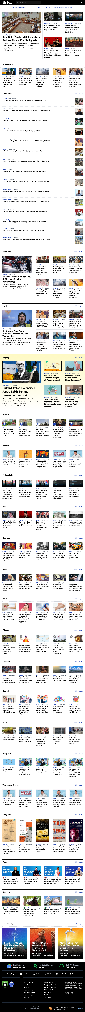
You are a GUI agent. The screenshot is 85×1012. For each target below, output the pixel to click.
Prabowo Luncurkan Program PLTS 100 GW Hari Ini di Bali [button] (8, 679)
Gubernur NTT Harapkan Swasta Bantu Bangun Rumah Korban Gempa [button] (26, 239)
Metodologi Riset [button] (29, 992)
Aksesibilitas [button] (48, 982)
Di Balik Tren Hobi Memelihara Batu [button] (8, 739)
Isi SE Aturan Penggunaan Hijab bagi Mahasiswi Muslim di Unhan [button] (24, 222)
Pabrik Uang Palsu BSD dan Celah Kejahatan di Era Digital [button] (42, 292)
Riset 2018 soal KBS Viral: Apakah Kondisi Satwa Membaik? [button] (30, 881)
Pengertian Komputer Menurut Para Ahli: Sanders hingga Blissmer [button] (75, 587)
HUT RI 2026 (36, 7)
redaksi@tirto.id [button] (69, 992)
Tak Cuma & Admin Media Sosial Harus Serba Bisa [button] (42, 709)
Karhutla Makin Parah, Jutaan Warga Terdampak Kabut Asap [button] (11, 911)
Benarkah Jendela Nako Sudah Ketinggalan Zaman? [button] (59, 740)
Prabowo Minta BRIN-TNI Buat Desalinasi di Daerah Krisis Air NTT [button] (24, 121)
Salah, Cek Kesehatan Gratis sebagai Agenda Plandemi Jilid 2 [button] (25, 493)
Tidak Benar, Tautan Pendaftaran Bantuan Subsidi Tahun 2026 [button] (58, 494)
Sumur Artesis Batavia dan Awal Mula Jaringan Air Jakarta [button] (59, 525)
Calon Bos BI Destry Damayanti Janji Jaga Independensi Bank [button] (23, 151)
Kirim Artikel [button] (48, 990)
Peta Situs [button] (47, 992)
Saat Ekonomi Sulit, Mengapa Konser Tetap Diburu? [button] (41, 849)
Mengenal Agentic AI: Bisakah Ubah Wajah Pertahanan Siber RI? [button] (59, 803)
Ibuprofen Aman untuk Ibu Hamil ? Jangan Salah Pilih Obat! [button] (8, 617)
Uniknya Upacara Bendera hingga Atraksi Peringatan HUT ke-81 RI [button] (73, 911)
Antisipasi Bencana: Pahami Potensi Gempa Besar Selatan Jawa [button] (10, 881)
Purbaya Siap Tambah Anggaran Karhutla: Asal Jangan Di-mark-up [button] (59, 345)
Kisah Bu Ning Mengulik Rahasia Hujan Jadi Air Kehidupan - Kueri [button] (52, 881)
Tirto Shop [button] (47, 997)
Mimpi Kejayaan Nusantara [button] (7, 770)
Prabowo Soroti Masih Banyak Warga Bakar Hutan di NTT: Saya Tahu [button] (25, 161)
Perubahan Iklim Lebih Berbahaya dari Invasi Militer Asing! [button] (72, 881)
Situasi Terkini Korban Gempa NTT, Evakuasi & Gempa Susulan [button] (52, 911)
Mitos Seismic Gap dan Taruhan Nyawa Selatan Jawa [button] (58, 772)
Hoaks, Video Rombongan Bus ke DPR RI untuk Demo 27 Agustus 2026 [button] (7, 494)
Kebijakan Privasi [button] (50, 985)
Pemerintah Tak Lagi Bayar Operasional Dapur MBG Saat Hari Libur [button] (75, 82)
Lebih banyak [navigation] (78, 94)
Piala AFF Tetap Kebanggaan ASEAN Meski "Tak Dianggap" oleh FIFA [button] (41, 741)
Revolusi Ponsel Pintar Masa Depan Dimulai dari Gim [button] (25, 586)
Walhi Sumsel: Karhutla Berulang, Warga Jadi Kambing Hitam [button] (23, 230)
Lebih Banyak (78, 924)
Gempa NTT (48, 7)
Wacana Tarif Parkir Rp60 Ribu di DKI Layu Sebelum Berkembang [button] (16, 279)
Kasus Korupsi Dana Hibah (63, 7)
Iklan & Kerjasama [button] (29, 995)
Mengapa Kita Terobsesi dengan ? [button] (52, 377)
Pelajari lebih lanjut (59, 1009)
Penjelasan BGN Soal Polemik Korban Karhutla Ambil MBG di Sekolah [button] (26, 191)
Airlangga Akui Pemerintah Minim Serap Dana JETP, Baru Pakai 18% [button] (42, 679)
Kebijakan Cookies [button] (50, 987)
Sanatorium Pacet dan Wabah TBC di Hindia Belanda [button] (75, 524)
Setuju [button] (80, 1008)
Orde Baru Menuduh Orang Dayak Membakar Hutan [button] (73, 53)
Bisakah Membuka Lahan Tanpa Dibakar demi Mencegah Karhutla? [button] (42, 82)
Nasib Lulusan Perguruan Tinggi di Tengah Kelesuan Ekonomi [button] (8, 709)
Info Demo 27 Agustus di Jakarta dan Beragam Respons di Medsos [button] (42, 432)
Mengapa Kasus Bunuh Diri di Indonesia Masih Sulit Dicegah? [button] (24, 849)
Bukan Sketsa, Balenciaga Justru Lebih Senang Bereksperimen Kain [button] (8, 82)
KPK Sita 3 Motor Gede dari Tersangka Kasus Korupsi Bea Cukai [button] (24, 100)
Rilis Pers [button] (26, 997)
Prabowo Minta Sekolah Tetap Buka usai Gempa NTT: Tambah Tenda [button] (25, 201)
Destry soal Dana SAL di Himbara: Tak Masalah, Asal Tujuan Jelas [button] (15, 333)
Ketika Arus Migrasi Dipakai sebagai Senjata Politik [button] (74, 740)
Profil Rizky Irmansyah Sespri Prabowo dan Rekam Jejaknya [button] (25, 432)
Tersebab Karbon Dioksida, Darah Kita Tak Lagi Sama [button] (59, 679)
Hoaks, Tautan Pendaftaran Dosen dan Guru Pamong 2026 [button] (74, 493)
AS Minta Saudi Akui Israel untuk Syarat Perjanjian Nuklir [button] (21, 131)
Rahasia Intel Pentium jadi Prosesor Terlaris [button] (58, 586)
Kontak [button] (25, 985)
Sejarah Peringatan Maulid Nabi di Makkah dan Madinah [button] (9, 525)
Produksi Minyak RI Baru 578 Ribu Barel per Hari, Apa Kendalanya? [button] (25, 171)
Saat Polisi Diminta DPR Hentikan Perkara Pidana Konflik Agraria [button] (21, 39)
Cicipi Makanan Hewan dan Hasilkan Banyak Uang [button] (58, 709)
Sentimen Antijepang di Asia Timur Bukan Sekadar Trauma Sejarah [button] (42, 525)
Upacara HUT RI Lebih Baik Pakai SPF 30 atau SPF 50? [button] (42, 617)
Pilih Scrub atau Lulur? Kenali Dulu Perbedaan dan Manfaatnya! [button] (75, 617)
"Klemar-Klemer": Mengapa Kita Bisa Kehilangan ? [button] (52, 403)
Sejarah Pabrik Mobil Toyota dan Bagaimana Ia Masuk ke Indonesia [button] (8, 557)
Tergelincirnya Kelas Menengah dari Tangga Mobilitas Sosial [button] (24, 772)
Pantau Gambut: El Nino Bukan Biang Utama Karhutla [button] (8, 463)
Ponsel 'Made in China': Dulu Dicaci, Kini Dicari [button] (42, 586)
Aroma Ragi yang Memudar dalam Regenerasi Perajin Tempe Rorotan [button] (59, 849)
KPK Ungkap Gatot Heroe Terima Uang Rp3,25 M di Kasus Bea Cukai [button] (25, 181)
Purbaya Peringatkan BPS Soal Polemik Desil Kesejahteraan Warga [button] (75, 346)
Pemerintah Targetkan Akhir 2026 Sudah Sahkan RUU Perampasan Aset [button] (27, 110)
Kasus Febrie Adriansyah (21, 7)
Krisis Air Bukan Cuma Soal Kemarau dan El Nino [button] (24, 464)
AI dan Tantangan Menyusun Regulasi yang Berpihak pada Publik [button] (59, 82)
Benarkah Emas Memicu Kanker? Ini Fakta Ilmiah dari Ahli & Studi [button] (58, 617)
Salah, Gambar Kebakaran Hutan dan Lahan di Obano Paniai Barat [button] (72, 28)
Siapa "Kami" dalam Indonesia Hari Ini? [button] (41, 771)
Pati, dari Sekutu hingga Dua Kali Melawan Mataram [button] (25, 524)
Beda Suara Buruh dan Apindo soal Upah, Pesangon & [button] (75, 432)
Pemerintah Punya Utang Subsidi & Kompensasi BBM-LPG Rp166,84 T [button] (26, 141)
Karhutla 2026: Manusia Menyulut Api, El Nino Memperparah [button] (42, 464)
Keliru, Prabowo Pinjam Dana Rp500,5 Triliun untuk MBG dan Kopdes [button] (41, 494)
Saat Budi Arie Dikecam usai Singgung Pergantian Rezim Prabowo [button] (42, 270)
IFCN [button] (46, 995)
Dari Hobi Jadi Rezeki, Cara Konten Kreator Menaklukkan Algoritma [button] (24, 710)
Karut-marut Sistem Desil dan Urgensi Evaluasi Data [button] (52, 27)
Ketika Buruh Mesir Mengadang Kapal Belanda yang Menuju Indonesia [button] (52, 54)
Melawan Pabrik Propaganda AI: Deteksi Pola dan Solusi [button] (74, 849)
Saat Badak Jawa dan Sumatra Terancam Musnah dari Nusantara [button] (25, 679)
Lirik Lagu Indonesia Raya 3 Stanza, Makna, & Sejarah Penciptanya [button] (58, 649)
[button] (7, 2)
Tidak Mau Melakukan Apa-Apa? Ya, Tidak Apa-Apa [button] (72, 403)
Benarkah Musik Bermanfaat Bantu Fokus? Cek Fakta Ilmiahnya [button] (25, 648)
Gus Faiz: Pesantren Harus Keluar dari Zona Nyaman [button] (75, 464)
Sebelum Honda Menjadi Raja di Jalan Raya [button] (24, 555)
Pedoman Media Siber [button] (30, 990)
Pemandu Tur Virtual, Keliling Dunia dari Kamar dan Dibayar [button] (75, 709)
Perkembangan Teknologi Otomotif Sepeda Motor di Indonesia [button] (42, 556)
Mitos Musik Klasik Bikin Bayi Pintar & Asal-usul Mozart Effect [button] (75, 648)
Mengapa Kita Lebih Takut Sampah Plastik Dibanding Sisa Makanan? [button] (74, 773)
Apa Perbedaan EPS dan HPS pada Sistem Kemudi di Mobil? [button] (59, 556)
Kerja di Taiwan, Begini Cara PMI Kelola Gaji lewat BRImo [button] (8, 432)
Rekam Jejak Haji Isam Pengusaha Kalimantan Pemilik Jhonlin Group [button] (58, 433)
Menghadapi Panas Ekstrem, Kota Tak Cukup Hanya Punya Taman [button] (59, 464)
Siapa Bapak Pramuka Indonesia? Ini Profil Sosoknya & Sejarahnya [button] (8, 849)
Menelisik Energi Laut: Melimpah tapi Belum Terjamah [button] (75, 679)
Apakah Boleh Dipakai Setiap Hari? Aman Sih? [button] (25, 618)
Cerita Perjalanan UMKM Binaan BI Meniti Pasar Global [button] (58, 269)
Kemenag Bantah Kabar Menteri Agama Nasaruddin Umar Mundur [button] (24, 212)
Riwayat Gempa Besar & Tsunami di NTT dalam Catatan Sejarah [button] (42, 648)
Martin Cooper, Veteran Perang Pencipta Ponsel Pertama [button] (7, 587)
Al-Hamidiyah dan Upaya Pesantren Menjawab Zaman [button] (75, 802)
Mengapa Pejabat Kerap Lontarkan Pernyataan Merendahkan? (40, 947)
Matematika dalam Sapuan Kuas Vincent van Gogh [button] (25, 739)
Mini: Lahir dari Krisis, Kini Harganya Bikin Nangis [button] (74, 556)
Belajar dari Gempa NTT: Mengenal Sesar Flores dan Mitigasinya (14, 947)
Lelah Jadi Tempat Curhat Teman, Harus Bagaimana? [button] (73, 377)
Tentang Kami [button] (28, 982)
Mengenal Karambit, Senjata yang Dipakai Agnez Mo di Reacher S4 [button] (8, 649)
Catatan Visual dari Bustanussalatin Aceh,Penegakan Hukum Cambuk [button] (29, 912)
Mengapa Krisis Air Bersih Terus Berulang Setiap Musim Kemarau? (70, 947)
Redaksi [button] (26, 987)
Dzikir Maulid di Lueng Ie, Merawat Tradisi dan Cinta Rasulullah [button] (25, 81)
